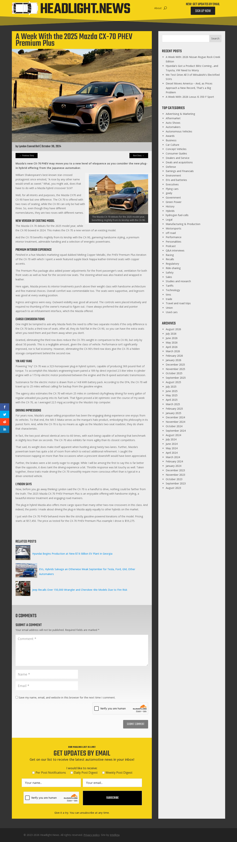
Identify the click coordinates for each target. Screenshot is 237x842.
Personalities (173, 241)
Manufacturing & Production (183, 224)
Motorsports (173, 228)
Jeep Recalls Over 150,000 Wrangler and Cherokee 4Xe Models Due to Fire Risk (79, 589)
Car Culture (172, 144)
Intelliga (114, 835)
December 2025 (175, 364)
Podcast (171, 246)
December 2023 (175, 470)
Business (171, 140)
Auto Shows (173, 122)
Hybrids (170, 211)
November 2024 (175, 421)
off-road (171, 233)
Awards (170, 136)
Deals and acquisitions (179, 162)
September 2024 (176, 430)
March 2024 (173, 457)
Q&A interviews (175, 250)
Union (169, 307)
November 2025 (175, 369)
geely (169, 193)
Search (215, 38)
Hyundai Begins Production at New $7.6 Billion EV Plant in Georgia (72, 553)
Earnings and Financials (180, 171)
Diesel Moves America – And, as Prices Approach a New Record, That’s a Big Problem (189, 88)
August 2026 (173, 329)
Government (173, 197)
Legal (169, 219)
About (158, 8)
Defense (171, 167)
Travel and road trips (178, 303)
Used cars (172, 312)
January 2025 (173, 413)
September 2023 (176, 483)
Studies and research (178, 281)
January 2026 (173, 360)
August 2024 (173, 435)
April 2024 (172, 452)
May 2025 (172, 395)
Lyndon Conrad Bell (29, 146)
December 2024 (175, 417)
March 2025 (173, 404)
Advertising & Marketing (180, 114)
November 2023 (175, 474)
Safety (169, 272)
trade (169, 299)
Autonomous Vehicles (179, 131)
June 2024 (172, 444)
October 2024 (174, 426)
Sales (169, 277)
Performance (173, 237)
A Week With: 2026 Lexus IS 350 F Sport (190, 97)
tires (168, 294)
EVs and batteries (176, 180)
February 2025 (174, 408)
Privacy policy (92, 835)
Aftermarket (173, 118)
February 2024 (174, 461)
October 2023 (174, 479)
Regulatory (172, 263)
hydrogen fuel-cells (177, 215)
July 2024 (171, 439)
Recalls (170, 259)
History (170, 206)
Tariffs (169, 285)
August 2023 (173, 488)
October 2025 (174, 373)
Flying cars (172, 189)
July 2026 (171, 333)
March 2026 (173, 351)
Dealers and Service (177, 158)
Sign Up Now (203, 11)
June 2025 (172, 391)
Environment (173, 175)
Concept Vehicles (176, 149)
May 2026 (172, 342)
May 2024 (172, 448)
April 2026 (172, 347)
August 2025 (173, 382)
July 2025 (171, 386)
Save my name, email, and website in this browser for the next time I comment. (67, 697)
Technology (173, 290)
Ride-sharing (173, 268)
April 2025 (172, 399)
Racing (170, 255)
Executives (172, 184)
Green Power (173, 202)
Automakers (173, 127)
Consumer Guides (176, 153)
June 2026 (172, 338)
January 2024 (173, 466)
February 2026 (174, 355)
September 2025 (176, 377)
